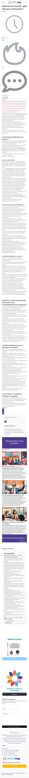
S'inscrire (14, 658)
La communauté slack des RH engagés (11, 750)
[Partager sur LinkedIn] (3, 409)
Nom (3, 703)
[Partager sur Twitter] (3, 413)
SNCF (4, 367)
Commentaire (5, 713)
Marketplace (6, 748)
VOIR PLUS (22, 541)
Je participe (8, 622)
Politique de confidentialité (9, 753)
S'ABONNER (14, 445)
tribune (4, 244)
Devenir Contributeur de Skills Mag (11, 751)
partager (6, 97)
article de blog (9, 168)
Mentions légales (9, 774)
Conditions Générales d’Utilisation (10, 755)
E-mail (4, 708)
